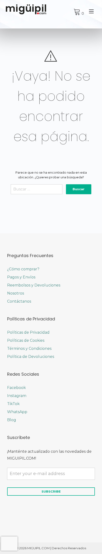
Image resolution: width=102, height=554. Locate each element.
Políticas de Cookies (25, 340)
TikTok (13, 404)
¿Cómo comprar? (23, 269)
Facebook (16, 387)
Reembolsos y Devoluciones (33, 285)
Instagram (16, 395)
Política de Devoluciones (30, 356)
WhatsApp (17, 412)
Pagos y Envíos (21, 277)
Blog (11, 420)
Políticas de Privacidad (28, 332)
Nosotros (15, 293)
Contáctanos (19, 301)
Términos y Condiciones (29, 348)
